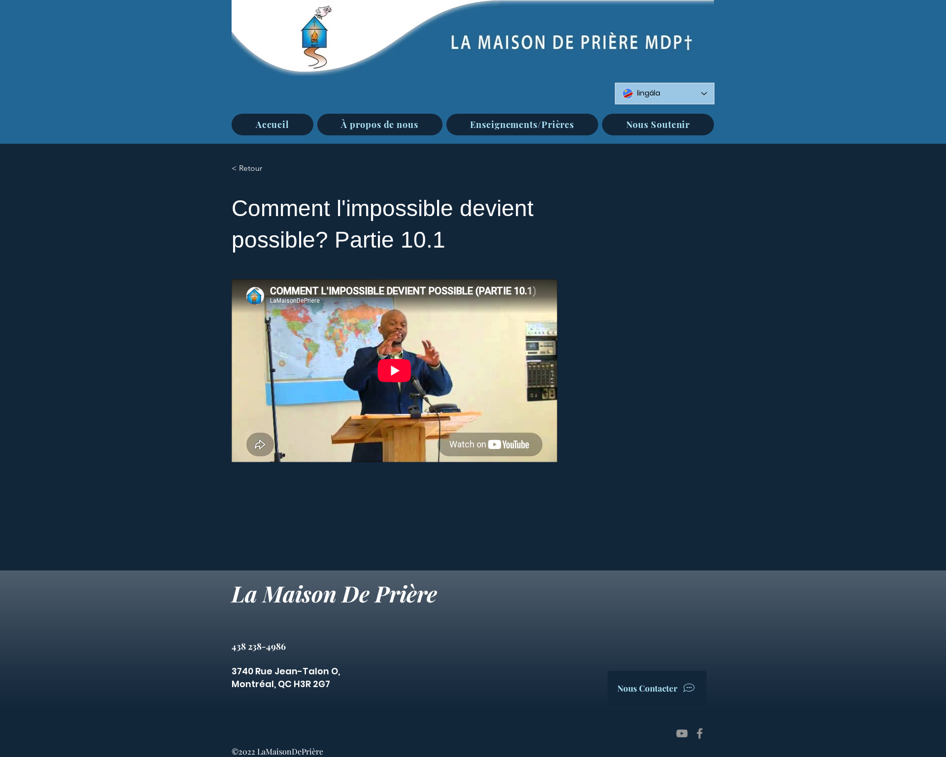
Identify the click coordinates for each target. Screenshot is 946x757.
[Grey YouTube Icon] (682, 733)
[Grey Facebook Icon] (700, 733)
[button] (379, 124)
